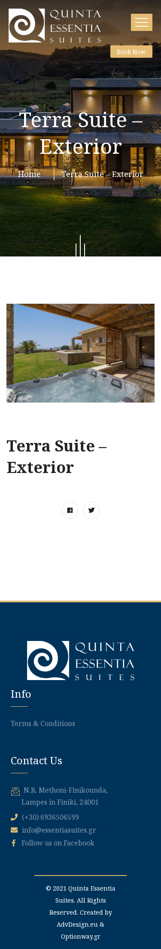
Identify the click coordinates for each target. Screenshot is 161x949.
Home (31, 174)
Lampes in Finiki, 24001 (60, 802)
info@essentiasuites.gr (59, 830)
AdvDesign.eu (77, 924)
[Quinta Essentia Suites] (55, 26)
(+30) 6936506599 (50, 817)
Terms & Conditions (43, 723)
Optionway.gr (80, 936)
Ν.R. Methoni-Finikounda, (66, 790)
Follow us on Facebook (57, 843)
